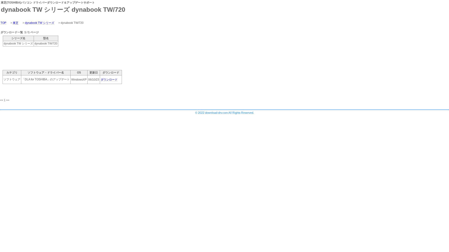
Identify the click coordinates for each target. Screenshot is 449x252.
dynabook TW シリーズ (39, 22)
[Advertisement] (64, 58)
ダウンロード (109, 79)
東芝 (15, 22)
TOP (3, 22)
